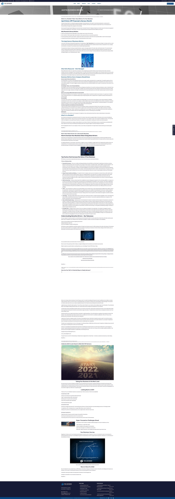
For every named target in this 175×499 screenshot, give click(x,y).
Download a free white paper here (85, 472)
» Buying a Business (83, 491)
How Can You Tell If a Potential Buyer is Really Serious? (76, 270)
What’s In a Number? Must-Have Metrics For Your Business (77, 18)
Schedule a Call (67, 494)
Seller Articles (108, 267)
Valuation (96, 131)
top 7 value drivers (90, 43)
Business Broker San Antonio (89, 16)
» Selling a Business (83, 493)
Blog (84, 16)
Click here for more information (87, 258)
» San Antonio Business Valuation (85, 494)
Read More (63, 127)
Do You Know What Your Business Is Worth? (105, 491)
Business (77, 267)
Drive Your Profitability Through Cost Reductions (69, 224)
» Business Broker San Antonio (85, 486)
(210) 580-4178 (64, 491)
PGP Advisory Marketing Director (67, 16)
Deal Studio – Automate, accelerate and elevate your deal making (100, 335)
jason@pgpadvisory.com (66, 493)
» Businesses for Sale (83, 488)
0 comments (101, 16)
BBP (62, 267)
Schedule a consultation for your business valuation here (71, 474)
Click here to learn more (90, 409)
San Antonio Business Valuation (90, 131)
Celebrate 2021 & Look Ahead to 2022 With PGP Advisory (76, 344)
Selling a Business (96, 16)
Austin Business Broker (80, 16)
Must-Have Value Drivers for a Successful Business (75, 133)
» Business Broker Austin (84, 485)
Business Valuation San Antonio (81, 131)
